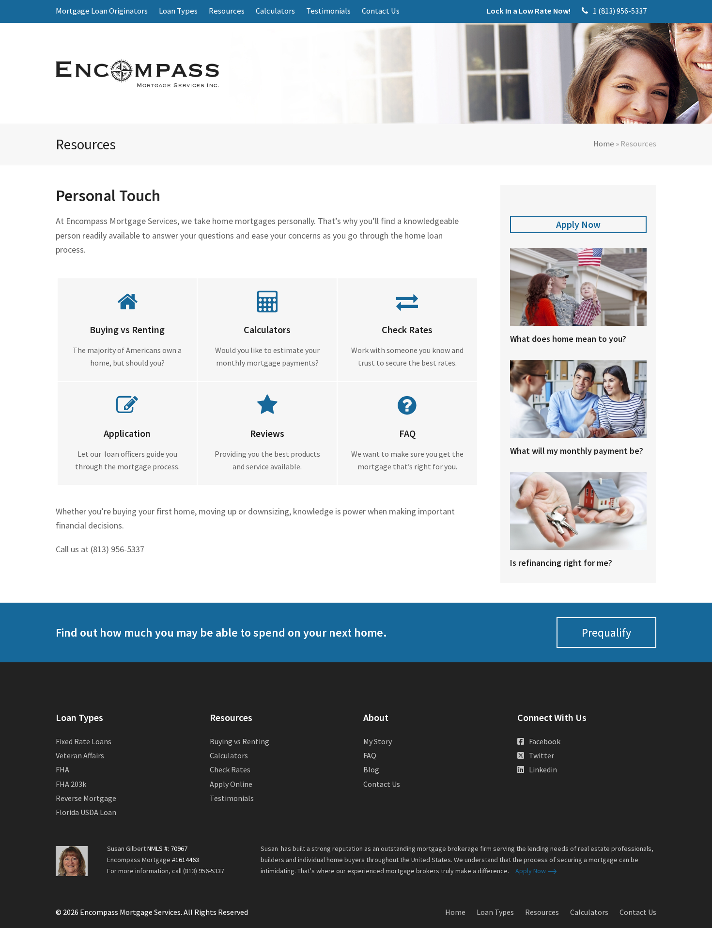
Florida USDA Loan (86, 812)
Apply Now (578, 224)
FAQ (369, 755)
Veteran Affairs (80, 755)
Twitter (541, 755)
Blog (371, 769)
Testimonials (232, 798)
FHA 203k (71, 784)
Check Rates (230, 769)
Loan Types (495, 912)
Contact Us (381, 784)
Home (603, 144)
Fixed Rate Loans (83, 741)
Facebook (544, 741)
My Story (377, 741)
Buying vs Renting (239, 741)
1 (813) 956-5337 (620, 11)
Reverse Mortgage (86, 798)
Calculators (229, 755)
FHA (62, 769)
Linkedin (543, 769)
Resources (542, 912)
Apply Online (231, 784)
